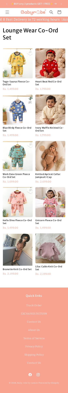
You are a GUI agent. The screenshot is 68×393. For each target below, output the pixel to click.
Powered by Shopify (48, 383)
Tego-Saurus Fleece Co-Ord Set (16, 83)
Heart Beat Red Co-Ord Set (48, 83)
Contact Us (34, 321)
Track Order (34, 305)
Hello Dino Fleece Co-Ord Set (17, 222)
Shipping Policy (34, 354)
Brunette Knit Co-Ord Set (17, 269)
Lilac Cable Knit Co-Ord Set (48, 268)
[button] (7, 12)
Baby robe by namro (27, 383)
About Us (34, 330)
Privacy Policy (34, 346)
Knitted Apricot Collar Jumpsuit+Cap (47, 175)
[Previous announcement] (7, 4)
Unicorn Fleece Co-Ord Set (48, 222)
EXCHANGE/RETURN (34, 313)
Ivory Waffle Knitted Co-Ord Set (49, 129)
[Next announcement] (61, 4)
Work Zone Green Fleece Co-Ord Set (16, 175)
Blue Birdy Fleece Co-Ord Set (17, 129)
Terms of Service (34, 338)
